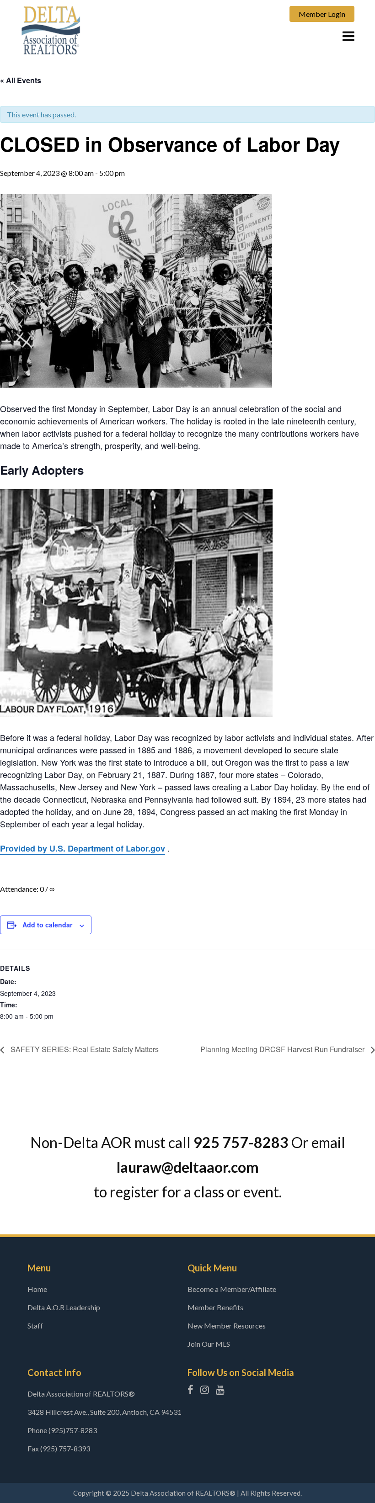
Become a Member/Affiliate (232, 1289)
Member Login (322, 14)
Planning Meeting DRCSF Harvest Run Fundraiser (283, 1049)
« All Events (20, 80)
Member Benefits (215, 1307)
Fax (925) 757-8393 (58, 1448)
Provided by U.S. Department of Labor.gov (82, 848)
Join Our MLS (209, 1343)
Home (37, 1289)
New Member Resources (227, 1325)
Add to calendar (47, 924)
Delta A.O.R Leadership (63, 1307)
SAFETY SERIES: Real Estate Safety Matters (84, 1049)
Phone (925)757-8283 (62, 1430)
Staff (35, 1325)
